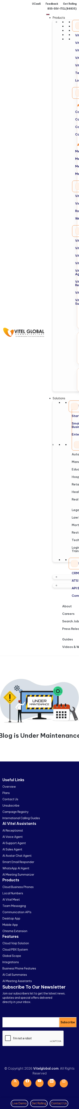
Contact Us (10, 799)
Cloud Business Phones (18, 887)
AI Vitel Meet (11, 899)
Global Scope (11, 956)
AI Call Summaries (14, 975)
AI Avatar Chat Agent (17, 856)
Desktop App (11, 918)
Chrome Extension (14, 931)
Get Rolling (39, 1103)
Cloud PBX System (15, 949)
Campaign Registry (15, 812)
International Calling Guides (21, 818)
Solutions (59, 398)
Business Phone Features (19, 968)
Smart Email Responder (18, 862)
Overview (9, 786)
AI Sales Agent (12, 849)
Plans (6, 793)
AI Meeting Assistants (17, 981)
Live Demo (19, 1103)
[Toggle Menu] (47, 14)
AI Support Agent (14, 843)
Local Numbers (12, 893)
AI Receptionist (12, 830)
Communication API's (16, 912)
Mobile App (10, 925)
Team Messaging (14, 906)
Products (59, 17)
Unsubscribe (10, 805)
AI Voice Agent (12, 837)
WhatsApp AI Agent (15, 868)
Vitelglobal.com (46, 1068)
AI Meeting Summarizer (18, 874)
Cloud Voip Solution (15, 943)
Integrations (10, 962)
